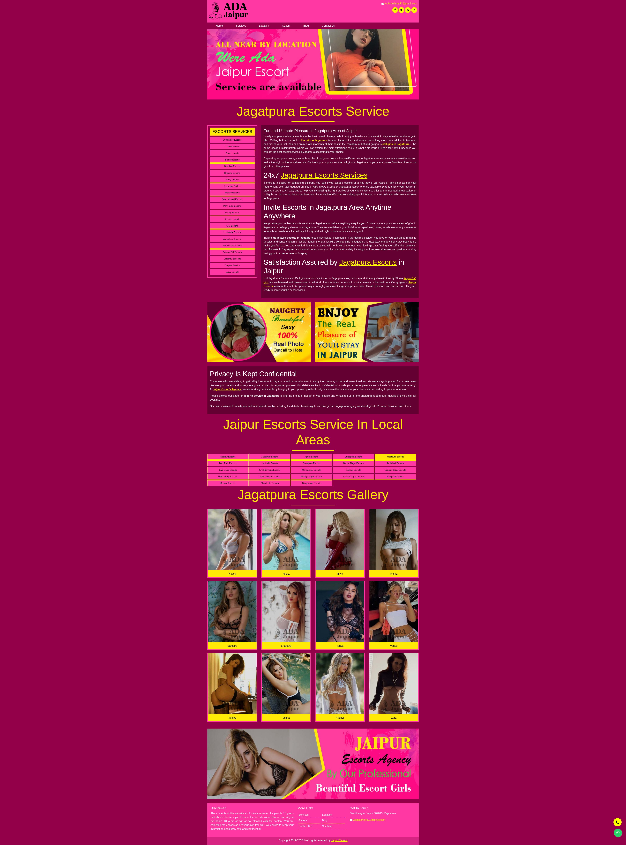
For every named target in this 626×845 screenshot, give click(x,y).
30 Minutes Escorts (232, 140)
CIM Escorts (232, 226)
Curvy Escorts (232, 272)
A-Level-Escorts (232, 146)
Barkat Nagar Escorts (353, 463)
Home (219, 25)
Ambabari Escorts (395, 463)
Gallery (286, 25)
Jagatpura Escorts (368, 262)
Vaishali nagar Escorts (353, 476)
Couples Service (232, 265)
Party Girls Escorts (232, 206)
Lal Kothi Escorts (270, 463)
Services (241, 25)
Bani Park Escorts (228, 463)
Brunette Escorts (232, 173)
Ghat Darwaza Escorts (270, 470)
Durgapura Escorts (353, 457)
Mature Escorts (232, 192)
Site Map (327, 826)
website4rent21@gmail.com (401, 3)
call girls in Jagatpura (395, 144)
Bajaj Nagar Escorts (311, 483)
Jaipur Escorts (339, 840)
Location (264, 25)
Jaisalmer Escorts (269, 457)
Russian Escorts (232, 219)
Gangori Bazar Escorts (395, 470)
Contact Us (328, 25)
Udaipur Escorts (228, 457)
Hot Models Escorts (232, 245)
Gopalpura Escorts (311, 463)
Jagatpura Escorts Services (324, 175)
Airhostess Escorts (232, 239)
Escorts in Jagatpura (314, 140)
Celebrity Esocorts (232, 259)
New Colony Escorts (228, 476)
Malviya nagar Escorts (311, 476)
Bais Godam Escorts (270, 476)
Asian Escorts (232, 153)
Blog (306, 25)
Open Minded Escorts (232, 199)
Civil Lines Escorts (228, 470)
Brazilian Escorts (232, 166)
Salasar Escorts (353, 470)
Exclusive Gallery (232, 186)
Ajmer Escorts (311, 457)
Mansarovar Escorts (311, 470)
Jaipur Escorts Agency (227, 389)
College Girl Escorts (232, 252)
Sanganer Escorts (395, 476)
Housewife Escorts (232, 232)
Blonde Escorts (232, 160)
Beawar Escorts (227, 483)
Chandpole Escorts (270, 483)
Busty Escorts (232, 179)
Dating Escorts (232, 212)
